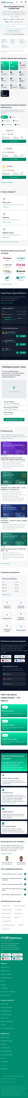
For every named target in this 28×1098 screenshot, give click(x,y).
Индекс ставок (5, 1018)
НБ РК (6, 50)
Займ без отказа (6, 905)
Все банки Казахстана (7, 1007)
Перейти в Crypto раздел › (7, 303)
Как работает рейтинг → (14, 30)
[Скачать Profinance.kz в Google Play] (20, 656)
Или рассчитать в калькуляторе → (10, 242)
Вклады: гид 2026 (6, 917)
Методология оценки (6, 1051)
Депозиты (17, 917)
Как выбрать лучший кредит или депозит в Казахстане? (12, 879)
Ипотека (3, 981)
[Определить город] (25, 2)
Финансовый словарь (6, 1041)
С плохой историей (6, 909)
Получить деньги (14, 141)
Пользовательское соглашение (8, 1078)
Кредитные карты (5, 971)
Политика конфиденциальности (8, 1082)
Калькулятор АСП (6, 913)
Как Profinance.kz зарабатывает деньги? (12, 894)
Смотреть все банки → (7, 284)
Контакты (3, 1058)
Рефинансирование (6, 977)
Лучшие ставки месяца (7, 1028)
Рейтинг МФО (18, 909)
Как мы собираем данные (19, 34)
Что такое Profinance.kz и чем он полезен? (12, 874)
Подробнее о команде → (7, 853)
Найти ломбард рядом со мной (14, 419)
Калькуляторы (4, 1061)
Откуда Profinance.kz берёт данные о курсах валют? (13, 889)
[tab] (4, 117)
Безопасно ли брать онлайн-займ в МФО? (12, 884)
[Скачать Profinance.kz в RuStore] (20, 660)
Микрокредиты (5, 967)
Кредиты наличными (6, 974)
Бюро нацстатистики (12, 50)
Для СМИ (3, 1025)
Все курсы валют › (6, 594)
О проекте (3, 1044)
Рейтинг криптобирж (6, 1014)
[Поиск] (16, 2)
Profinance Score (14, 110)
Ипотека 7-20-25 (18, 913)
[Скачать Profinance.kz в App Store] (7, 656)
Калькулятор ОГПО (6, 921)
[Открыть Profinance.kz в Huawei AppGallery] (7, 660)
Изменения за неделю (7, 1021)
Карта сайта (4, 1068)
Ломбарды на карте (6, 1011)
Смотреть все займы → (7, 182)
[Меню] (21, 2)
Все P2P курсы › (6, 322)
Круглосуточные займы (19, 905)
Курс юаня (20, 925)
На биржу (23, 336)
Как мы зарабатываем (7, 1055)
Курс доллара (5, 929)
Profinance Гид (5, 1037)
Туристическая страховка (8, 925)
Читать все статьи (5, 563)
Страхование (4, 988)
